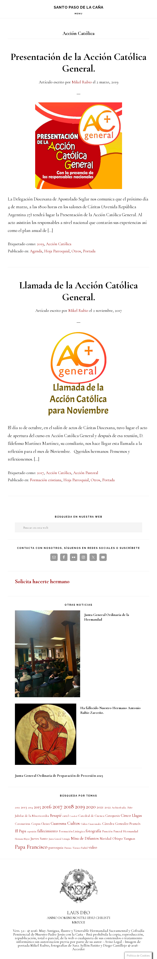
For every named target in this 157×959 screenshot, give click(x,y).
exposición (31, 831)
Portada (89, 251)
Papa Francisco (31, 847)
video (93, 847)
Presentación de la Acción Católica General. (78, 63)
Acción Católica (58, 244)
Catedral (73, 816)
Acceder (78, 949)
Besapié (56, 815)
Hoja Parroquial (57, 251)
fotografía (93, 831)
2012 (17, 807)
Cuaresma (58, 823)
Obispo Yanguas (123, 838)
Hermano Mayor (22, 838)
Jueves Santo (39, 839)
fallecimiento (47, 831)
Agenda (36, 251)
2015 (37, 807)
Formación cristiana (45, 480)
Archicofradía (119, 807)
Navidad (105, 839)
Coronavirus (22, 824)
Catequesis (112, 816)
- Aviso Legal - (113, 941)
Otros (76, 251)
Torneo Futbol (79, 847)
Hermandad (130, 831)
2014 (30, 807)
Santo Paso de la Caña (78, 7)
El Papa (20, 831)
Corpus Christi (40, 824)
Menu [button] (79, 13)
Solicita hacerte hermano (42, 581)
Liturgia (66, 838)
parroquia (55, 847)
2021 (100, 807)
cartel (66, 816)
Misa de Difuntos (85, 838)
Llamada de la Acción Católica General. (78, 291)
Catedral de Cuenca (91, 816)
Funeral (117, 831)
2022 (107, 807)
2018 (69, 806)
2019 (40, 244)
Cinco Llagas (131, 815)
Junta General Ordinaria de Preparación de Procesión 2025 (59, 775)
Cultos (73, 823)
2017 (40, 472)
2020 (91, 806)
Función (107, 831)
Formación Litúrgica (72, 831)
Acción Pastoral (85, 472)
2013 (24, 807)
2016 (47, 806)
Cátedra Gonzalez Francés (121, 823)
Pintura (67, 847)
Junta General (55, 838)
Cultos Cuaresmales (91, 824)
